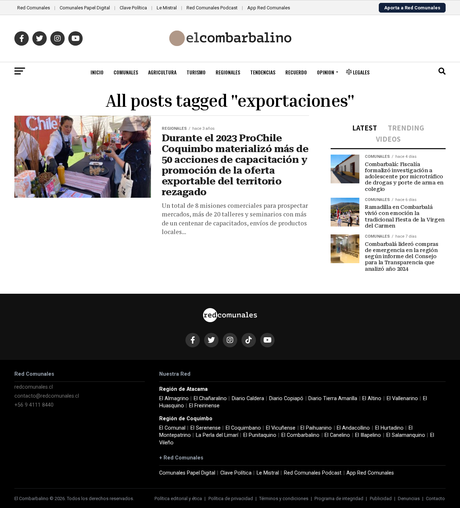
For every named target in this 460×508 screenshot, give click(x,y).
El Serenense (205, 428)
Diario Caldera (248, 398)
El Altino (371, 398)
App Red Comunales (268, 7)
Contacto (435, 498)
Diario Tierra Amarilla (332, 398)
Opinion (325, 72)
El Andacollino (353, 428)
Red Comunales (33, 7)
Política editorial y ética (178, 498)
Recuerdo (296, 72)
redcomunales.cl (33, 387)
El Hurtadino (389, 428)
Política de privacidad (230, 498)
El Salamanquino (405, 435)
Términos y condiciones (283, 498)
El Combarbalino (300, 435)
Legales (360, 72)
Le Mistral (167, 7)
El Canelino (337, 435)
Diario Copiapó (286, 398)
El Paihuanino (316, 428)
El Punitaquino (259, 435)
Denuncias (409, 498)
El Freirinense (204, 406)
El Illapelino (368, 435)
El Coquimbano (243, 428)
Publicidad (381, 498)
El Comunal (172, 428)
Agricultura (162, 72)
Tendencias (262, 72)
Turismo (196, 72)
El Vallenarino (402, 398)
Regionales (228, 72)
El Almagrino (174, 398)
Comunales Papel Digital (85, 7)
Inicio (97, 72)
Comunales (126, 72)
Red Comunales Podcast (212, 7)
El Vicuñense (280, 428)
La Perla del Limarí (217, 435)
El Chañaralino (210, 398)
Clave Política (133, 7)
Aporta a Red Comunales (412, 7)
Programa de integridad (338, 498)
